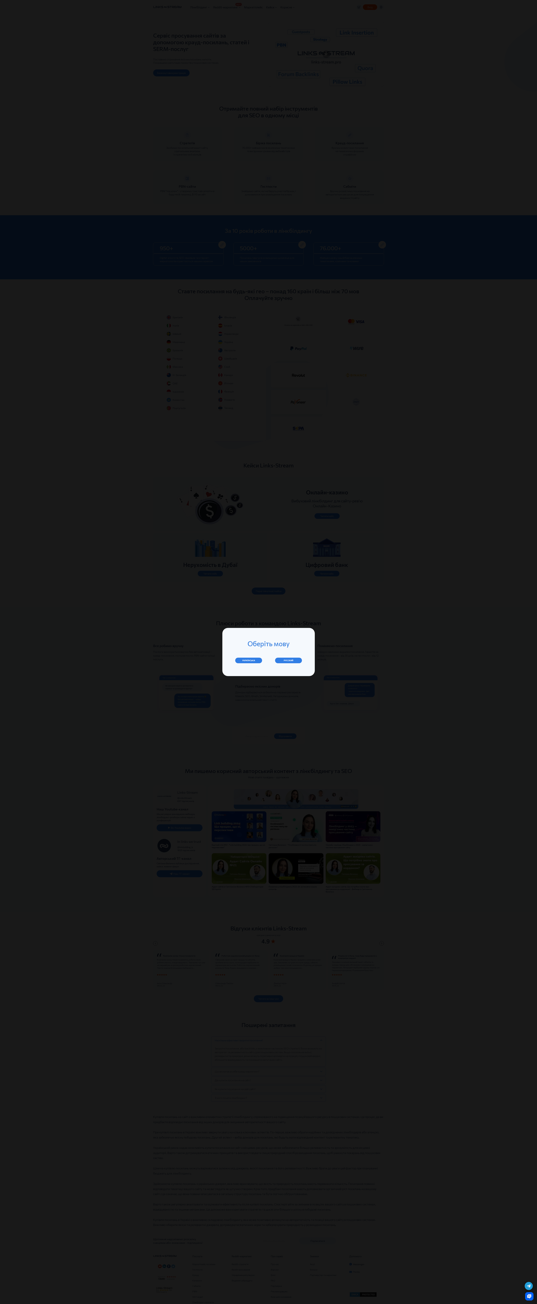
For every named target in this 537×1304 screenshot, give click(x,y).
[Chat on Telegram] (529, 1286)
